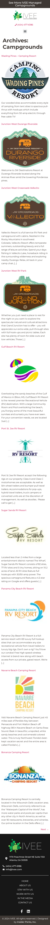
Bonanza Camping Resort (15, 752)
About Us (25, 885)
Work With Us (25, 894)
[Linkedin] (28, 911)
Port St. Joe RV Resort (13, 428)
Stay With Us (25, 889)
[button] (25, 31)
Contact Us (25, 902)
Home (25, 881)
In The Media (25, 898)
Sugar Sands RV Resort (13, 510)
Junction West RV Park (13, 271)
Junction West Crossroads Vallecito (20, 188)
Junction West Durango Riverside (19, 124)
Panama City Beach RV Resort (17, 588)
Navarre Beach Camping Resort (18, 670)
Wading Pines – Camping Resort (18, 56)
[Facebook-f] (21, 911)
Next (45, 829)
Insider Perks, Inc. (26, 922)
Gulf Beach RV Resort (13, 347)
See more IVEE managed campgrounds (25, 4)
